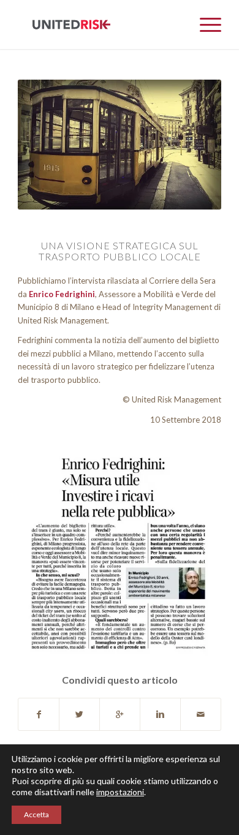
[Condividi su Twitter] (79, 714)
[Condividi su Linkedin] (160, 714)
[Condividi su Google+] (120, 714)
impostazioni (120, 792)
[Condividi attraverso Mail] (201, 714)
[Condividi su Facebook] (38, 714)
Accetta (36, 814)
